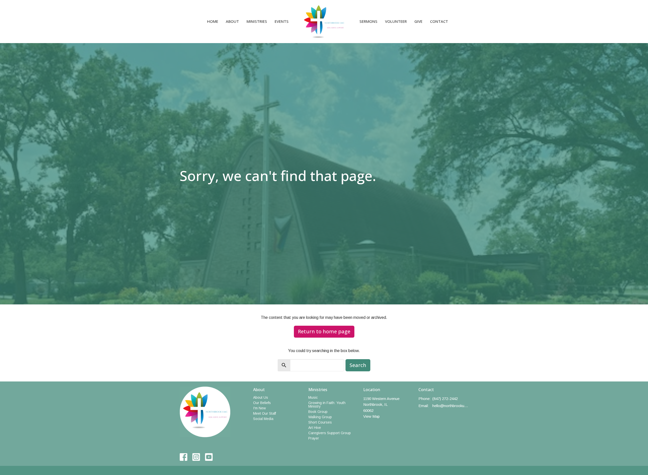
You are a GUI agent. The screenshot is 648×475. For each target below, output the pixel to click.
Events (282, 21)
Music (313, 397)
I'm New (259, 408)
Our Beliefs (262, 403)
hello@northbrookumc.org (450, 406)
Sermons (368, 21)
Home (212, 21)
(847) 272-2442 (445, 398)
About (232, 21)
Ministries (257, 21)
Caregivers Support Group (329, 433)
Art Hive (314, 428)
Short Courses (320, 422)
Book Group (318, 412)
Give (418, 21)
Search (358, 365)
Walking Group (320, 417)
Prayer (313, 438)
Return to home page (324, 331)
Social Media (263, 419)
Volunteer (396, 21)
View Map (371, 416)
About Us (260, 397)
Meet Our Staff (264, 413)
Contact (439, 21)
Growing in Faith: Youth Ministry (327, 404)
